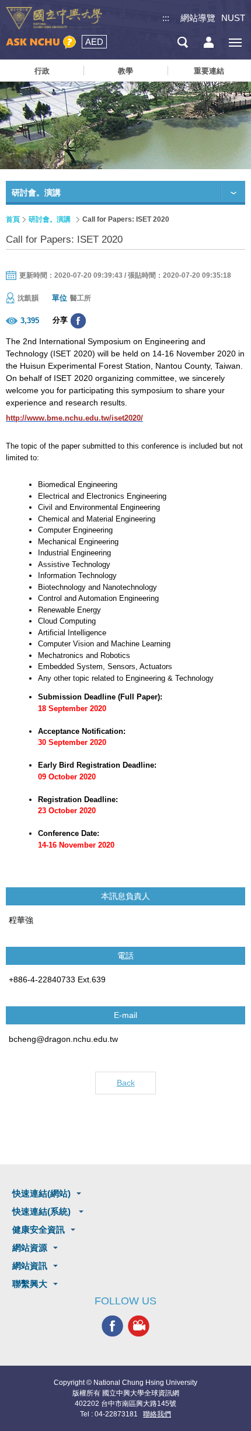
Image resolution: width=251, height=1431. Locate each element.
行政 (42, 71)
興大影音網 (138, 1325)
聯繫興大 (29, 1284)
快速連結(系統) (42, 1211)
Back (126, 1082)
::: (165, 18)
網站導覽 (197, 18)
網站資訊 (29, 1266)
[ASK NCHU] (41, 42)
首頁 (13, 219)
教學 (125, 71)
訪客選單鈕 (208, 42)
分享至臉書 (78, 320)
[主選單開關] (235, 42)
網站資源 (29, 1247)
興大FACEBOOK (112, 1325)
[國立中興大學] (54, 18)
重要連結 (209, 71)
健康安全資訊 (38, 1229)
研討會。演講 (50, 219)
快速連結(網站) (41, 1193)
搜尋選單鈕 (182, 42)
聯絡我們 (157, 1414)
